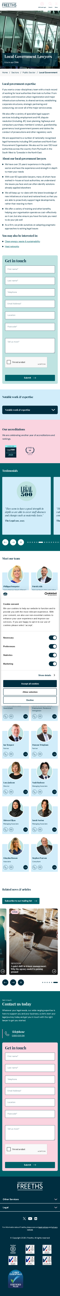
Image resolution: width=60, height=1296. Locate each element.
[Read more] (26, 942)
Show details (44, 675)
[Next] (13, 542)
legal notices (43, 1227)
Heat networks (12, 246)
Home (5, 72)
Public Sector (29, 72)
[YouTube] (30, 1218)
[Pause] (21, 542)
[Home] (30, 1189)
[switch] (53, 646)
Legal (5, 1207)
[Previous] (5, 542)
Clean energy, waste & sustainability (22, 241)
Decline (30, 700)
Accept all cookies (30, 683)
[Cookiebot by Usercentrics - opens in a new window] (44, 594)
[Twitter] (24, 1218)
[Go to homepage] (9, 6)
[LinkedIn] (35, 1218)
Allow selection (30, 692)
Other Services (11, 1199)
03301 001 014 (18, 1035)
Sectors (15, 72)
